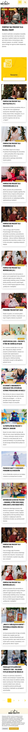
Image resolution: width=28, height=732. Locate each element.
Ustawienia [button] (5, 728)
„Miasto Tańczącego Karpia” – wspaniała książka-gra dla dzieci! (14, 626)
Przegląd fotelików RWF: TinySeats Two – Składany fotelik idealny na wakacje (13, 669)
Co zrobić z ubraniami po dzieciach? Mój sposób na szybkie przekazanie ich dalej (14, 388)
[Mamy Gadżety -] (5, 3)
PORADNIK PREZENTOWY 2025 (13, 310)
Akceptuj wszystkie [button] (14, 728)
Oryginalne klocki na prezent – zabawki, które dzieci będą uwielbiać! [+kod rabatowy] (14, 502)
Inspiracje (4, 9)
